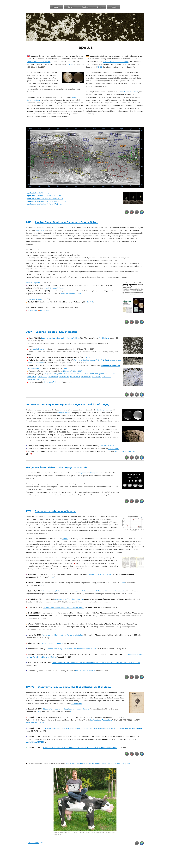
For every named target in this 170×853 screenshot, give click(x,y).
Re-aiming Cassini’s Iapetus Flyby (87, 360)
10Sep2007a (110, 374)
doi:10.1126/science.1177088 (53, 288)
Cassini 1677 (39, 230)
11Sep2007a (42, 377)
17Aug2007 (58, 374)
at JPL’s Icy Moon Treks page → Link (44, 196)
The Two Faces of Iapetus (85, 671)
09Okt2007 (77, 371)
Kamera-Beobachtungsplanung (115, 61)
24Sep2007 (31, 379)
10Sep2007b (31, 377)
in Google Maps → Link (39, 193)
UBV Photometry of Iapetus (52, 643)
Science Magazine (33, 283)
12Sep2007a (64, 377)
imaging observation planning (38, 61)
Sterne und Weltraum (34, 299)
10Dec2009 (32, 310)
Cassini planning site (39, 349)
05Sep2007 (78, 374)
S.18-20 (87, 357)
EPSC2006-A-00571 (106, 446)
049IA (70, 64)
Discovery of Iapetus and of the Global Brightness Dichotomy (74, 687)
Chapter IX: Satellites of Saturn (100, 574)
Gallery (70, 7)
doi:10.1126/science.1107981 (125, 451)
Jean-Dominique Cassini (128, 92)
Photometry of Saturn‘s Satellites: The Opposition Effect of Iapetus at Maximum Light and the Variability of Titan (96, 662)
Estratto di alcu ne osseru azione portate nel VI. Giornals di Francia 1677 (70, 747)
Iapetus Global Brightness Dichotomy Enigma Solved (66, 222)
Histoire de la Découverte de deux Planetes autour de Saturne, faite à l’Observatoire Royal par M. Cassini (83, 728)
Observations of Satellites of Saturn (69, 599)
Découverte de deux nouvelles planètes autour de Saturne (66, 709)
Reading (85, 7)
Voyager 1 (83, 473)
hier (123, 583)
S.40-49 (90, 302)
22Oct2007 (41, 379)
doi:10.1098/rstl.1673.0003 (35, 723)
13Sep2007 (67, 371)
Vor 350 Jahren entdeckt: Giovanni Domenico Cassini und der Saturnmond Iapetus (97, 764)
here (52, 577)
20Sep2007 (106, 377)
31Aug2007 (68, 374)
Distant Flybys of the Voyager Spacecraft (62, 467)
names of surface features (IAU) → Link (45, 204)
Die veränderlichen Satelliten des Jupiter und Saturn (63, 607)
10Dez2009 (44, 310)
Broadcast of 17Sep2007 (53, 382)
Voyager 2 (94, 473)
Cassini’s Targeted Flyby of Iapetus (56, 331)
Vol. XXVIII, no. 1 (104, 338)
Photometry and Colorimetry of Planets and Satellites (63, 635)
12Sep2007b (75, 377)
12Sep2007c (86, 377)
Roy (38, 712)
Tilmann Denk (33, 842)
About (113, 7)
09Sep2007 (99, 374)
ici (71, 712)
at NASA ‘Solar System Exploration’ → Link (46, 201)
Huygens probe (63, 413)
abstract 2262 (113, 448)
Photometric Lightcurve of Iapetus (55, 511)
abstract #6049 (33, 368)
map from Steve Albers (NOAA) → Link (45, 198)
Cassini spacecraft (104, 410)
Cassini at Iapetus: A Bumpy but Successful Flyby (60, 338)
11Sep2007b (53, 377)
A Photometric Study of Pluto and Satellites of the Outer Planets (71, 649)
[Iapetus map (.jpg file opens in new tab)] (85, 157)
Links (99, 7)
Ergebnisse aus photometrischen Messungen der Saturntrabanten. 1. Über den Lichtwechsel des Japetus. (84, 591)
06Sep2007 (89, 374)
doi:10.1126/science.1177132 (71, 294)
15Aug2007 (47, 374)
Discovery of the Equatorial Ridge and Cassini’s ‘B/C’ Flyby (74, 404)
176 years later (76, 703)
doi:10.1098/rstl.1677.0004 (35, 742)
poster (64, 368)
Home (55, 7)
